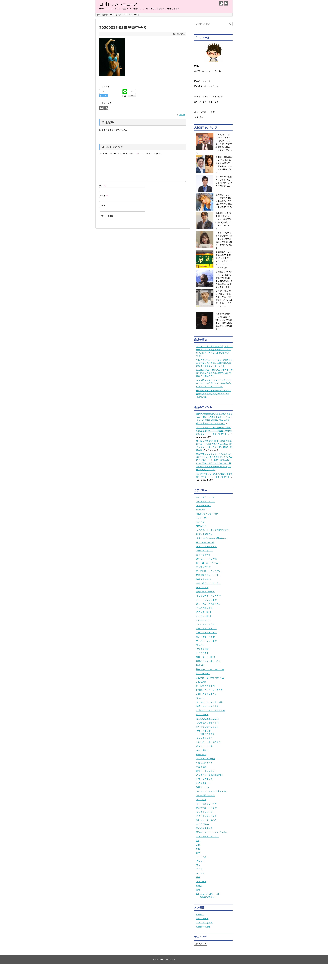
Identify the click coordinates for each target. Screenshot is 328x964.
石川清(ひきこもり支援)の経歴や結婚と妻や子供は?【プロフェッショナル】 (214, 475)
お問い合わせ (102, 14)
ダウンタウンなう (204, 738)
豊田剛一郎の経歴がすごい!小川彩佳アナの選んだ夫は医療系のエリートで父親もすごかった (224, 164)
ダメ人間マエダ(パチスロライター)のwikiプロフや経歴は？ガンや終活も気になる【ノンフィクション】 (213, 383)
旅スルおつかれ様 (204, 746)
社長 (198, 877)
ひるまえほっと (203, 783)
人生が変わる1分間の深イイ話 (210, 677)
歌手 (198, 852)
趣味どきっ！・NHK (205, 657)
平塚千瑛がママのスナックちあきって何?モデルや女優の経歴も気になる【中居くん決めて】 (214, 457)
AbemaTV (200, 509)
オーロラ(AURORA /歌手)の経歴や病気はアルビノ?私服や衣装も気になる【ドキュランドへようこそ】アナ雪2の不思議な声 (214, 445)
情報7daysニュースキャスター (210, 669)
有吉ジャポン (202, 517)
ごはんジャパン (203, 620)
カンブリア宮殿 (203, 566)
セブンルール (202, 714)
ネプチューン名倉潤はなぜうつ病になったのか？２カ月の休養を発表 (224, 181)
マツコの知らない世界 (206, 803)
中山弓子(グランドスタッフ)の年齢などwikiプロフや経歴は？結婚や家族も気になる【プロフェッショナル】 (214, 362)
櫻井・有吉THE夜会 (205, 636)
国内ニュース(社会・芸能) (208, 893)
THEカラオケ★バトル (206, 632)
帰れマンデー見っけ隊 (206, 558)
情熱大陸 (200, 665)
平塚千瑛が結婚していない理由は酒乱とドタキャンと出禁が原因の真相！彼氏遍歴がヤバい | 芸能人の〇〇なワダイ (214, 465)
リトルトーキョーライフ (207, 836)
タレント (200, 860)
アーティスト (202, 856)
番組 (198, 889)
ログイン (200, 914)
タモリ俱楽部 (202, 750)
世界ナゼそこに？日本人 (207, 706)
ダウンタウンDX (203, 730)
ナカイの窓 (201, 766)
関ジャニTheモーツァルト (208, 562)
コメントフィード (204, 922)
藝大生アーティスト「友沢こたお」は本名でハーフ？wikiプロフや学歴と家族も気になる (224, 201)
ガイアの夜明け (203, 554)
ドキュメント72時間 (205, 758)
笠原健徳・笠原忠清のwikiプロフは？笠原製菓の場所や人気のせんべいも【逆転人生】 (213, 393)
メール (103, 195)
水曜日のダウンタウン (206, 693)
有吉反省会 (201, 525)
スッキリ (200, 698)
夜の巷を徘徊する (204, 828)
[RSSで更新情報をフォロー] (226, 3)
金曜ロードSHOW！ (205, 591)
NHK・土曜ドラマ (204, 534)
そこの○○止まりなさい (207, 718)
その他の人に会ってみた (207, 722)
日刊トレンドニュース (118, 4)
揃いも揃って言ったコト (207, 726)
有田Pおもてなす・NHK (207, 513)
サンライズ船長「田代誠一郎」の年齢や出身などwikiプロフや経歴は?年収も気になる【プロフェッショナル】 (214, 430)
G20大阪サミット (208, 896)
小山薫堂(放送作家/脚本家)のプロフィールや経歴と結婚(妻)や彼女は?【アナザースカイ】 (224, 221)
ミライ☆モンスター (205, 811)
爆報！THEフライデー (206, 770)
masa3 (182, 114)
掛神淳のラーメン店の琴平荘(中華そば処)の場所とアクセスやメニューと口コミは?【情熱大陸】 (224, 259)
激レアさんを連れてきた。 (208, 603)
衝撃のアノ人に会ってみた (208, 661)
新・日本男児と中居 (205, 685)
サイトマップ (115, 14)
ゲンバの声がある (204, 607)
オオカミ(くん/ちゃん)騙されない (211, 538)
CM (197, 840)
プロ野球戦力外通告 (205, 795)
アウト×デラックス (205, 501)
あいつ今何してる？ (205, 497)
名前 (102, 185)
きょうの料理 (202, 587)
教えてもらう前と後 (205, 542)
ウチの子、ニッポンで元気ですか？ (212, 530)
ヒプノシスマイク (204, 778)
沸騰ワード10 (202, 787)
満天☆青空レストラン (206, 807)
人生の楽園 (201, 681)
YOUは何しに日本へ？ (206, 819)
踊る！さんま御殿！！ (206, 546)
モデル (199, 869)
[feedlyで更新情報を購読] (221, 3)
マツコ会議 (201, 799)
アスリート (201, 881)
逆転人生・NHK (203, 579)
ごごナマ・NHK (203, 616)
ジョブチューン (203, 673)
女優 (198, 844)
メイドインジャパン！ (206, 815)
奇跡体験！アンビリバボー (208, 575)
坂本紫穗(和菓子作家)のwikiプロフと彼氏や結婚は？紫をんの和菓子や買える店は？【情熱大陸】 (214, 373)
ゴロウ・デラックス (205, 624)
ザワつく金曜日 (203, 648)
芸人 (198, 865)
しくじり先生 (202, 652)
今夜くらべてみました (206, 628)
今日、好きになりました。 (208, 583)
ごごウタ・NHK (203, 612)
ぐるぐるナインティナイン (208, 595)
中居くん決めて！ (204, 762)
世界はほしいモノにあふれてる (210, 710)
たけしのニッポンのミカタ (208, 742)
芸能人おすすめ (207, 733)
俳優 (198, 848)
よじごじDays (202, 824)
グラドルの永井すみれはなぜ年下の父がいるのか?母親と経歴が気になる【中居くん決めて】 (224, 240)
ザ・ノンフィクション (206, 640)
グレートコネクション (206, 599)
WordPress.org (203, 926)
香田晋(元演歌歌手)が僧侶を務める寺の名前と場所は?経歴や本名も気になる (214, 416)
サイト (102, 205)
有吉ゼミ (200, 521)
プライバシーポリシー (132, 14)
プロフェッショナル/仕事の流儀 (211, 791)
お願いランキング (204, 550)
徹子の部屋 (201, 754)
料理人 (199, 885)
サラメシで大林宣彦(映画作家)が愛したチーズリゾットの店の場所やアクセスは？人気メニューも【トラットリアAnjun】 (214, 351)
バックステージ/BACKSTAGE (209, 774)
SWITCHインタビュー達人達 (209, 689)
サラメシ (200, 644)
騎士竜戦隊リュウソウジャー (209, 571)
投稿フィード (202, 918)
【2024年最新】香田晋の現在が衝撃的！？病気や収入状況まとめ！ (212, 422)
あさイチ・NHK (203, 505)
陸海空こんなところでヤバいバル (211, 832)
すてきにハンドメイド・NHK (209, 702)
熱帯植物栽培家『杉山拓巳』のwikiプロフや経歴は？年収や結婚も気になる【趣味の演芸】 (224, 321)
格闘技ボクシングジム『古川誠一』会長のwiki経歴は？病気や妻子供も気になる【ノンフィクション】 (224, 279)
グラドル (200, 873)
